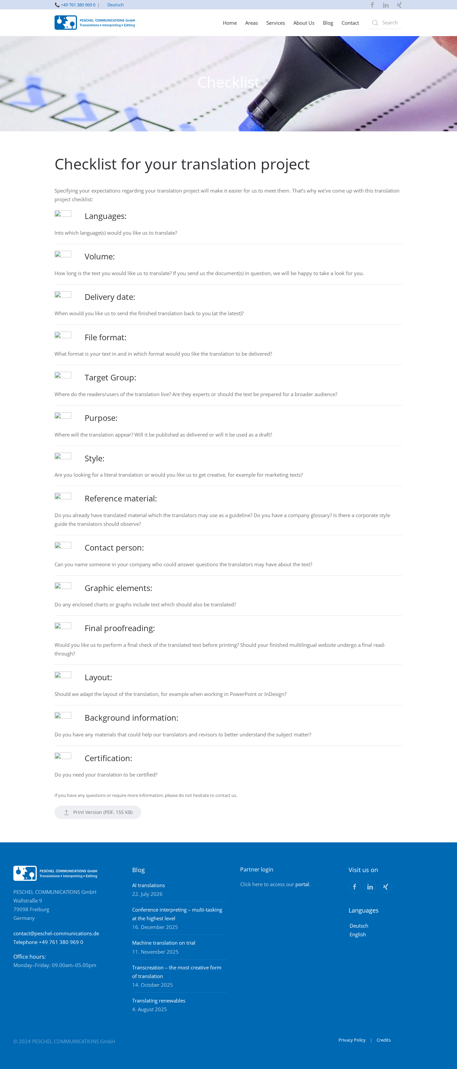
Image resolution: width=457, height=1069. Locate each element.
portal (302, 884)
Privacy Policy (352, 1040)
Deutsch (115, 5)
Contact (350, 22)
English (358, 934)
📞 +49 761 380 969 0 (75, 5)
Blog (328, 22)
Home (230, 22)
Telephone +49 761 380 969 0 (48, 942)
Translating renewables (158, 1000)
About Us (303, 22)
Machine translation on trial (163, 942)
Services (275, 22)
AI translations (148, 885)
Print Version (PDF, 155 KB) (102, 812)
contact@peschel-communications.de (56, 933)
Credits (384, 1040)
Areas (251, 22)
